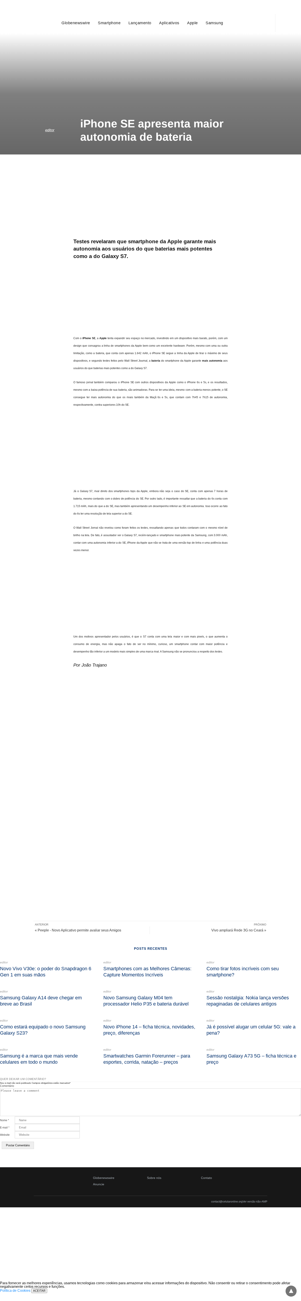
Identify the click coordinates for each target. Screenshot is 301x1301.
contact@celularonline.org (227, 1201)
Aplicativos (169, 23)
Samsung (214, 23)
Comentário (7, 1086)
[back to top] (291, 1291)
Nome (4, 1120)
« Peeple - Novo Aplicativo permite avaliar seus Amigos (78, 930)
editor (49, 130)
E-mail (4, 1127)
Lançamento (139, 23)
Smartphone (109, 23)
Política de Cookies (15, 1290)
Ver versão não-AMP (255, 1201)
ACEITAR (39, 1290)
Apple (192, 23)
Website (5, 1135)
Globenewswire (75, 23)
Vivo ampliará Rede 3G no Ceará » (238, 930)
